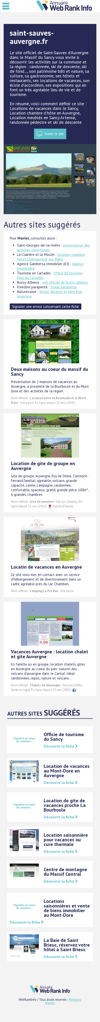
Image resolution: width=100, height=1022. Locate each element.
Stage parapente (63, 287)
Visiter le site (54, 134)
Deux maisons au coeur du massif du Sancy (49, 371)
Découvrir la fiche (59, 746)
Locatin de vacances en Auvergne (46, 567)
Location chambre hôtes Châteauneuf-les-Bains (51, 256)
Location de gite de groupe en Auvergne (43, 465)
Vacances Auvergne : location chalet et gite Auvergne (49, 654)
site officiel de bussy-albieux (65, 282)
